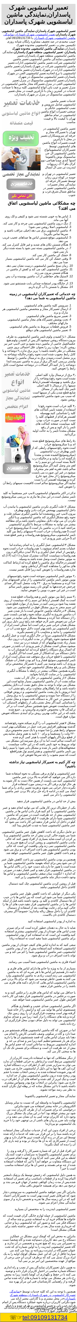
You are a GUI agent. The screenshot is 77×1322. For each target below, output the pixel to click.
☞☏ (38, 1317)
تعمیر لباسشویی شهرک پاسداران (35, 34)
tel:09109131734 (44, 1317)
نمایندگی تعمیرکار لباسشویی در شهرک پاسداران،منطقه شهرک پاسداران (42, 1295)
